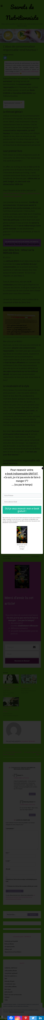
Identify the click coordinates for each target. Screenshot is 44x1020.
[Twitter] (33, 1018)
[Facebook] (11, 1018)
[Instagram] (18, 1018)
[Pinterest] (25, 1018)
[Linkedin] (40, 1018)
